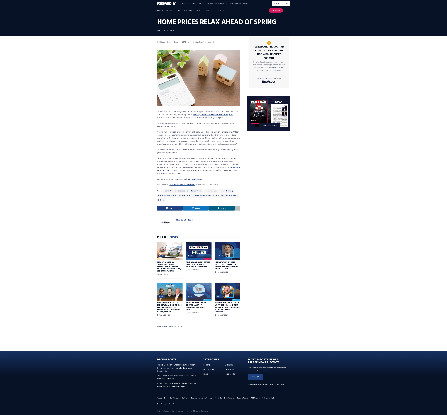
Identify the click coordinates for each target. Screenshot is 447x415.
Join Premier (275, 10)
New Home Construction (207, 195)
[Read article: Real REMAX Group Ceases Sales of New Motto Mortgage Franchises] (198, 251)
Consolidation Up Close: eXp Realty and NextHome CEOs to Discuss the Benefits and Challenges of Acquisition (169, 307)
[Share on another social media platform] (237, 208)
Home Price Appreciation (176, 191)
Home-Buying (226, 191)
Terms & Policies (242, 398)
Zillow (161, 200)
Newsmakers (235, 3)
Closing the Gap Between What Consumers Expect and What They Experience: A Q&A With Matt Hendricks (227, 307)
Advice (205, 374)
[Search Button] (287, 3)
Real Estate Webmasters (199, 411)
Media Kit (218, 398)
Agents (160, 10)
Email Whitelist (229, 398)
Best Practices (208, 369)
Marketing (188, 10)
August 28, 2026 (164, 274)
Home (159, 30)
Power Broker (221, 3)
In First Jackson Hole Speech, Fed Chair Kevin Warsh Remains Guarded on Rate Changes (226, 265)
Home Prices (196, 191)
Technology (209, 10)
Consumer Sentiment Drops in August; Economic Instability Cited (196, 306)
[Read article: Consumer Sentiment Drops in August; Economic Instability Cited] (198, 292)
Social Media (230, 374)
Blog (166, 398)
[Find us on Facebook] (157, 403)
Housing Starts (185, 195)
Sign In (287, 10)
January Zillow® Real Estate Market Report (213, 114)
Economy (220, 256)
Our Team (185, 398)
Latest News (169, 30)
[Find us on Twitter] (161, 403)
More (245, 3)
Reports (201, 3)
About (159, 398)
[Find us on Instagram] (165, 403)
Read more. (277, 70)
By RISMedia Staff (163, 42)
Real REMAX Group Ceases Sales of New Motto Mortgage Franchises (198, 264)
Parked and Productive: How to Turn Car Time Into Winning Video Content (269, 52)
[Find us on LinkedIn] (173, 403)
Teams (178, 10)
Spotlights (207, 365)
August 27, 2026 (222, 315)
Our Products (174, 398)
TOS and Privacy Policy (276, 384)
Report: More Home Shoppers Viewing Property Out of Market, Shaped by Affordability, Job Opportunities (169, 267)
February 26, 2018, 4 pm (181, 42)
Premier (192, 3)
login (165, 326)
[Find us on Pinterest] (169, 403)
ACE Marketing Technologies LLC (262, 398)
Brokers (169, 10)
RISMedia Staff (184, 220)
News (184, 3)
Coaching (198, 10)
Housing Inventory (167, 195)
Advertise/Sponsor (205, 398)
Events (210, 3)
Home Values (211, 191)
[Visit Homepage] (168, 3)
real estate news (229, 195)
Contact (194, 398)
